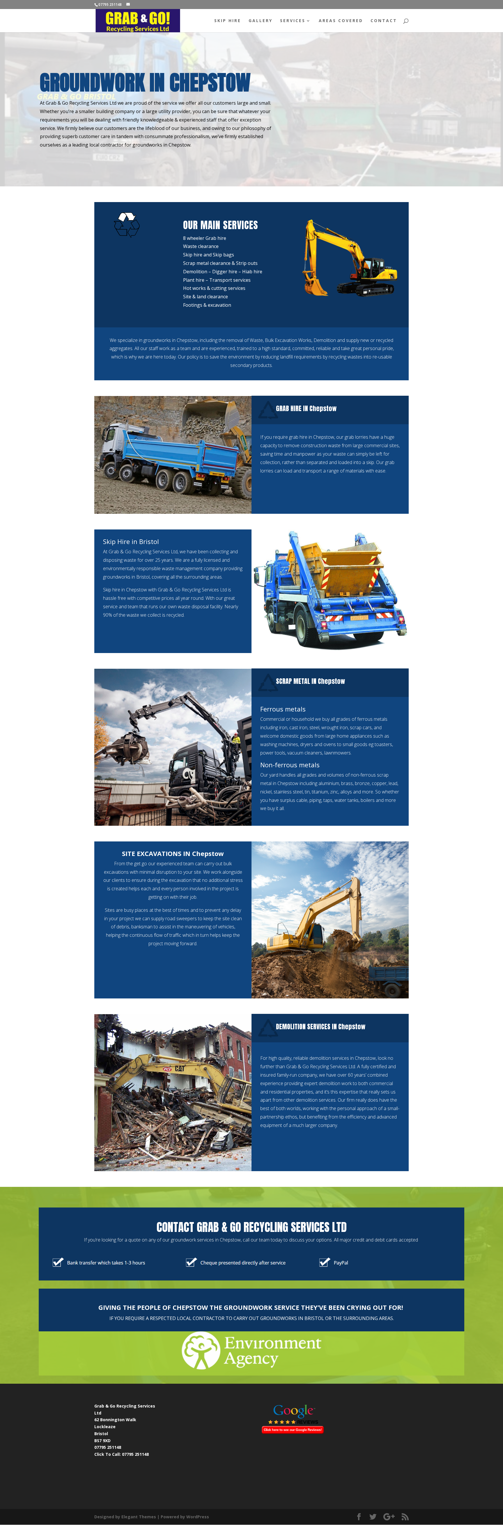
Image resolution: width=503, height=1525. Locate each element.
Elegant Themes (138, 1516)
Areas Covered (341, 21)
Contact (384, 21)
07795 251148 (135, 1454)
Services (292, 21)
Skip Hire (227, 21)
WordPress (197, 1516)
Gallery (260, 21)
